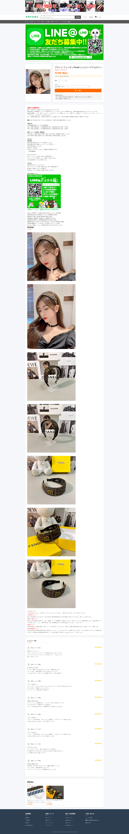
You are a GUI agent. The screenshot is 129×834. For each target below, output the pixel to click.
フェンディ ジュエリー (46, 61)
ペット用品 (47, 21)
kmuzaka (89, 822)
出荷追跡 (52, 13)
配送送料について (69, 820)
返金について (68, 822)
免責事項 (27, 822)
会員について (48, 817)
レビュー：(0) (58, 76)
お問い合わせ (46, 13)
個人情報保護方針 (29, 825)
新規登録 (33, 13)
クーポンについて (49, 825)
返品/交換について (69, 825)
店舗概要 (27, 817)
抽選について (48, 820)
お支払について (69, 817)
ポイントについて (49, 822)
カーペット (57, 21)
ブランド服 (63, 21)
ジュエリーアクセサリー (35, 61)
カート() (99, 17)
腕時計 (69, 21)
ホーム (26, 21)
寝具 (52, 21)
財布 (42, 21)
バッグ (38, 21)
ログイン (28, 13)
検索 (78, 17)
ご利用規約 (27, 820)
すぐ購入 (79, 90)
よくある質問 (89, 817)
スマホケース (32, 21)
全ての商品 (39, 13)
